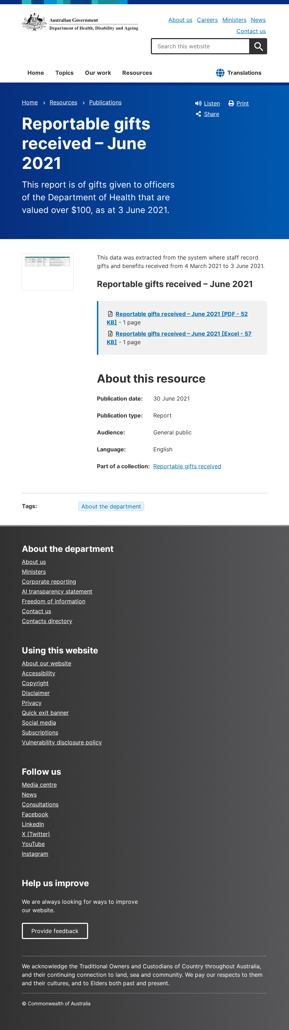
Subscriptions (40, 732)
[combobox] (200, 46)
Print (242, 103)
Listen (212, 103)
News (258, 19)
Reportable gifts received (187, 466)
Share (211, 113)
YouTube (33, 843)
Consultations (40, 804)
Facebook (35, 814)
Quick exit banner (45, 712)
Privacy (32, 702)
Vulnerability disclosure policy (62, 742)
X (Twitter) (36, 833)
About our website (46, 663)
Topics (64, 72)
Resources (137, 72)
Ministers (234, 19)
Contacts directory (47, 620)
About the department (111, 506)
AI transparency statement (57, 591)
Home (35, 72)
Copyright (35, 683)
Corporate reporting (49, 581)
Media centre (39, 784)
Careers (207, 19)
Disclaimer (36, 692)
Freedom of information (53, 601)
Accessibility (38, 673)
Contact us (251, 31)
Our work (98, 72)
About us (180, 19)
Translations (244, 72)
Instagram (35, 853)
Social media (39, 722)
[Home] (80, 22)
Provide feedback (55, 930)
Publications (105, 102)
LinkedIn (33, 824)
